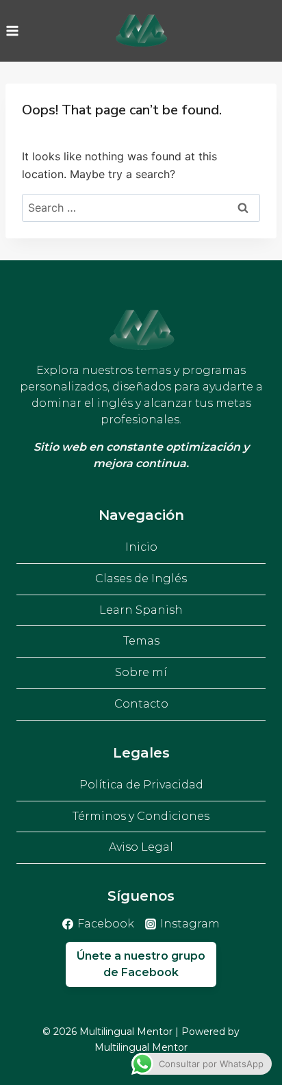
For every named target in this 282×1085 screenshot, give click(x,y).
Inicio (141, 546)
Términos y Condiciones (141, 816)
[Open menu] (12, 30)
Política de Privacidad (141, 784)
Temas (141, 640)
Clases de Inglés (141, 578)
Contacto (141, 703)
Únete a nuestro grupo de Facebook (141, 964)
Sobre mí (141, 672)
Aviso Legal (141, 846)
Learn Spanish (141, 609)
